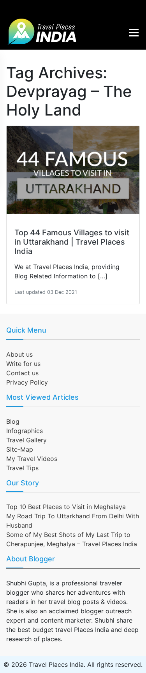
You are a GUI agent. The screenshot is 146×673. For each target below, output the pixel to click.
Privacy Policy (27, 382)
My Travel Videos (31, 458)
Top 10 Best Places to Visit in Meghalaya (66, 507)
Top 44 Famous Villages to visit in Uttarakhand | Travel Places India (71, 242)
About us (19, 354)
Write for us (23, 364)
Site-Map (19, 449)
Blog (12, 421)
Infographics (24, 431)
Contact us (22, 373)
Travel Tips (22, 468)
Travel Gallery (26, 440)
